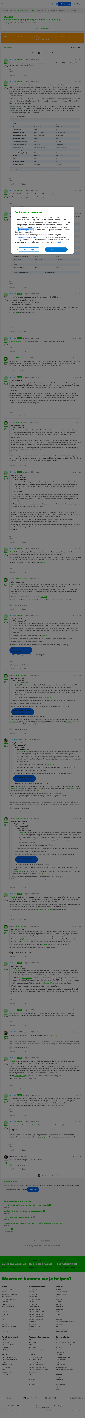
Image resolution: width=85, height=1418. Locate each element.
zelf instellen (58, 242)
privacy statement (38, 237)
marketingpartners (26, 230)
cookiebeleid (23, 237)
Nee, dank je (29, 249)
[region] (42, 230)
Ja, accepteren (56, 249)
